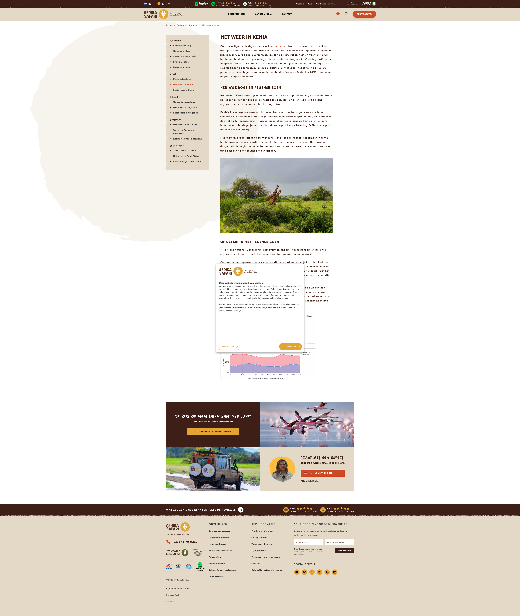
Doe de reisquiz (217, 576)
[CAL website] (178, 567)
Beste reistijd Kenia (183, 90)
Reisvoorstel (364, 14)
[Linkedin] (334, 572)
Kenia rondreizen (217, 544)
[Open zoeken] (346, 14)
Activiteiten (215, 557)
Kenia (278, 46)
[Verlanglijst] (338, 14)
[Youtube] (297, 572)
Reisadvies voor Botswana (187, 138)
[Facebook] (327, 572)
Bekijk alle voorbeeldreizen (223, 570)
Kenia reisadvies (182, 79)
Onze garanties (181, 51)
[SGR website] (169, 567)
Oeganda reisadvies (184, 102)
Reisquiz (300, 4)
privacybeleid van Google (230, 310)
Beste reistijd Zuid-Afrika (187, 161)
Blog (310, 4)
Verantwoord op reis (184, 56)
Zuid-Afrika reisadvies (185, 150)
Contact (287, 14)
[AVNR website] (189, 567)
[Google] (312, 572)
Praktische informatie (187, 25)
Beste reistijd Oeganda (186, 112)
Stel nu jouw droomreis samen (213, 431)
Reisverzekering (182, 45)
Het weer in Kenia (183, 84)
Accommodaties (217, 563)
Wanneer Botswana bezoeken (184, 132)
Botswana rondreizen (219, 531)
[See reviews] (318, 510)
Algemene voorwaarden (177, 588)
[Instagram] (319, 572)
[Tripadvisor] (304, 572)
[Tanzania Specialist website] (177, 552)
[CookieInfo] (238, 271)
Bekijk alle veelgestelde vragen (267, 570)
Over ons (256, 563)
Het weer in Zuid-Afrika (186, 156)
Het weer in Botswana (185, 124)
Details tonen (228, 346)
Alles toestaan (289, 346)
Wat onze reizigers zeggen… (265, 557)
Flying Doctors (181, 62)
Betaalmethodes (182, 67)
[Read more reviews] (233, 4)
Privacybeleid (172, 595)
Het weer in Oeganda (185, 107)
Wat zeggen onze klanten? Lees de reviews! (200, 509)
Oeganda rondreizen (219, 537)
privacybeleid (300, 554)
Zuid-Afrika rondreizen (220, 550)
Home (169, 25)
